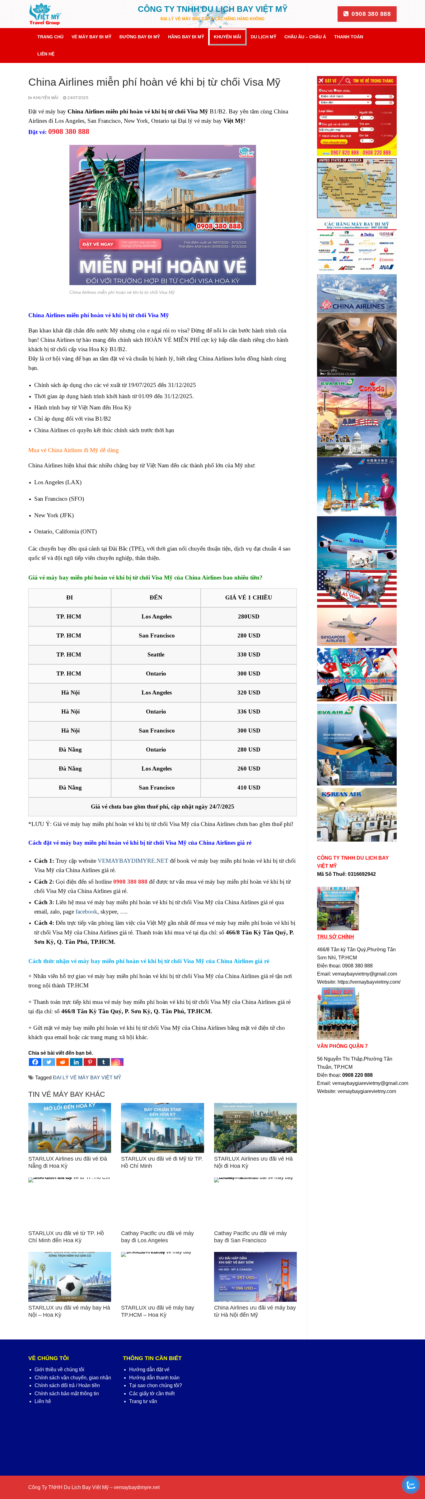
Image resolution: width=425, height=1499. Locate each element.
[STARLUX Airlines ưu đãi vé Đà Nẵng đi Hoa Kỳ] (69, 1128)
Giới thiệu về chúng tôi (59, 1369)
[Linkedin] (76, 1062)
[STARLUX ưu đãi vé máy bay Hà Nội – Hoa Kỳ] (69, 1277)
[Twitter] (49, 1062)
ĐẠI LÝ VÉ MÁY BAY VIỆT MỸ (87, 1077)
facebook (86, 911)
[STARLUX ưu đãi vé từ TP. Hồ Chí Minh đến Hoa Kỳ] (69, 1202)
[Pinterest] (90, 1062)
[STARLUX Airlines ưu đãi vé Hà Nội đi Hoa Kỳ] (255, 1128)
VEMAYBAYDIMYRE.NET (133, 860)
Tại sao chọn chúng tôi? (155, 1385)
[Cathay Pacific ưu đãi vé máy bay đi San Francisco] (255, 1202)
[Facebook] (35, 1062)
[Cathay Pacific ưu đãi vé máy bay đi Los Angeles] (162, 1202)
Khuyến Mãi (45, 98)
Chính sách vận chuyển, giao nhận (73, 1377)
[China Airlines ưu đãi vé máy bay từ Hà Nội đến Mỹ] (255, 1277)
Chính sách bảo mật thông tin (67, 1393)
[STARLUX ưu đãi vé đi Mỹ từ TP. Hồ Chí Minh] (162, 1128)
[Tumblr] (103, 1062)
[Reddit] (62, 1062)
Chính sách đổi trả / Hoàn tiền (67, 1385)
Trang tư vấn (143, 1401)
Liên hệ (43, 1401)
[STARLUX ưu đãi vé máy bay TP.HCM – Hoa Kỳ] (162, 1277)
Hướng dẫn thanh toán (154, 1377)
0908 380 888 (370, 14)
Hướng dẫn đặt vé (149, 1369)
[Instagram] (117, 1062)
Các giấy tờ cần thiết (152, 1393)
